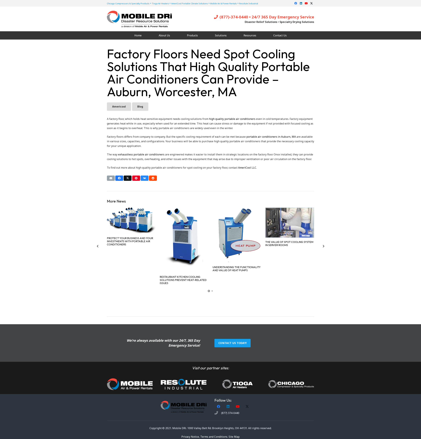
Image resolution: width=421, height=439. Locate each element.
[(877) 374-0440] (217, 413)
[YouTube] (306, 3)
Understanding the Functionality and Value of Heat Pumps (236, 268)
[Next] (323, 246)
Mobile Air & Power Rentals (223, 3)
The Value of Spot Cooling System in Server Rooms (289, 243)
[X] (311, 3)
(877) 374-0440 (230, 413)
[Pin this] (136, 178)
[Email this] (111, 178)
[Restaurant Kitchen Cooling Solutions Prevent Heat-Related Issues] (184, 240)
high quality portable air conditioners (232, 119)
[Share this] (119, 178)
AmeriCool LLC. (247, 167)
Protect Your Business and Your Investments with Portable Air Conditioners (130, 241)
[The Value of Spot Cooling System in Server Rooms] (289, 222)
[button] (172, 35)
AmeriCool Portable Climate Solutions (189, 3)
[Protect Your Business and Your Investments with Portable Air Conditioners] (131, 220)
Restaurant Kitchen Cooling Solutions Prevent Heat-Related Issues (183, 280)
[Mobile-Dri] (139, 19)
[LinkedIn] (301, 3)
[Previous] (97, 246)
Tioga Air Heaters (161, 3)
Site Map (234, 437)
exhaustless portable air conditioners (141, 154)
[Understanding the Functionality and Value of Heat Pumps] (236, 235)
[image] (184, 384)
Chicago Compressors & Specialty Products (128, 3)
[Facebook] (295, 3)
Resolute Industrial (248, 3)
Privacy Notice (190, 437)
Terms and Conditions (213, 437)
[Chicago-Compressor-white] (291, 384)
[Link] (130, 384)
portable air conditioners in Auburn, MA (271, 136)
